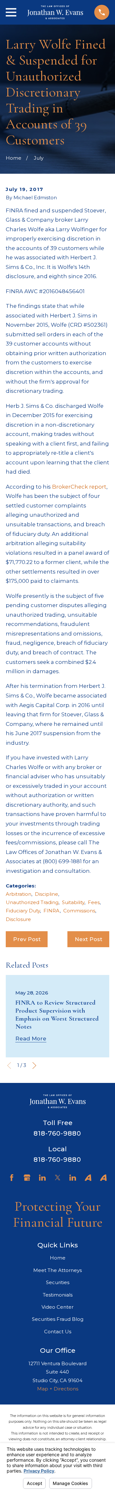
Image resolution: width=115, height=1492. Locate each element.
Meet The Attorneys (57, 1270)
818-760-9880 (57, 1133)
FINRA (51, 911)
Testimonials (58, 1295)
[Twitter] (57, 1177)
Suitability (73, 902)
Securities (57, 1282)
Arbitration (18, 894)
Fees (94, 902)
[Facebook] (11, 1177)
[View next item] (34, 1065)
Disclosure (18, 919)
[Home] (55, 12)
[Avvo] (88, 1177)
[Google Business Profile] (27, 1177)
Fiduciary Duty (23, 911)
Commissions (79, 911)
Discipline (46, 894)
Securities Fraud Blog (57, 1319)
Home (57, 1258)
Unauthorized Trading (32, 902)
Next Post (88, 939)
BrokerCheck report (79, 486)
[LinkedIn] (42, 1177)
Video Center (57, 1307)
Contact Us (57, 1331)
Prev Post (27, 939)
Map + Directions (57, 1389)
